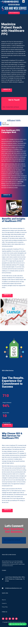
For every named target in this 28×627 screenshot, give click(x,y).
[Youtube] (19, 4)
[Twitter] (11, 4)
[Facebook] (9, 4)
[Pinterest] (13, 4)
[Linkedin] (15, 4)
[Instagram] (17, 4)
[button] (23, 1)
